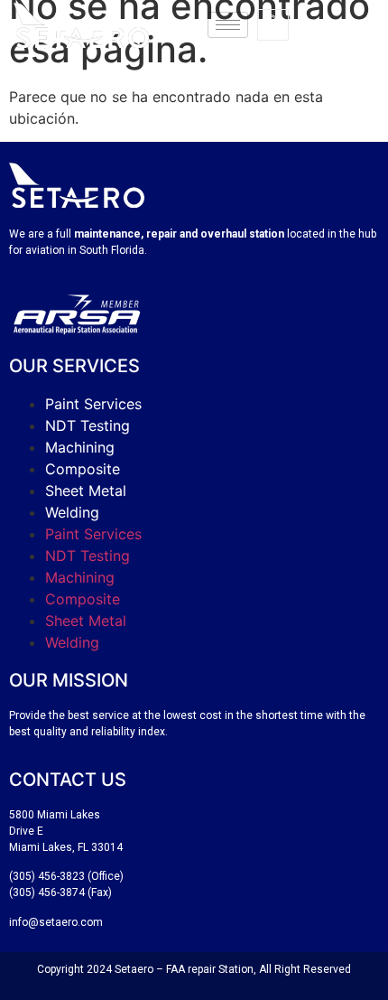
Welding (72, 512)
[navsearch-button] (273, 25)
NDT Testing (87, 425)
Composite (82, 469)
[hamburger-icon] (228, 25)
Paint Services (93, 404)
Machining (80, 447)
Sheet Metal (85, 490)
